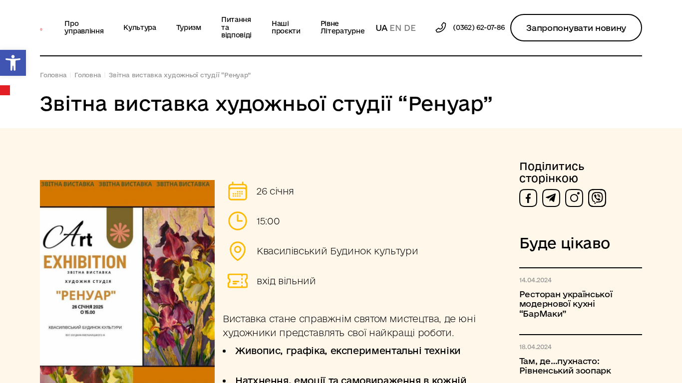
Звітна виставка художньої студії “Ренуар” (179, 74)
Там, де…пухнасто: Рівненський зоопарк (565, 365)
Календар (5, 90)
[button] (13, 63)
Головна (53, 74)
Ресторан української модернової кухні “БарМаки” (566, 303)
